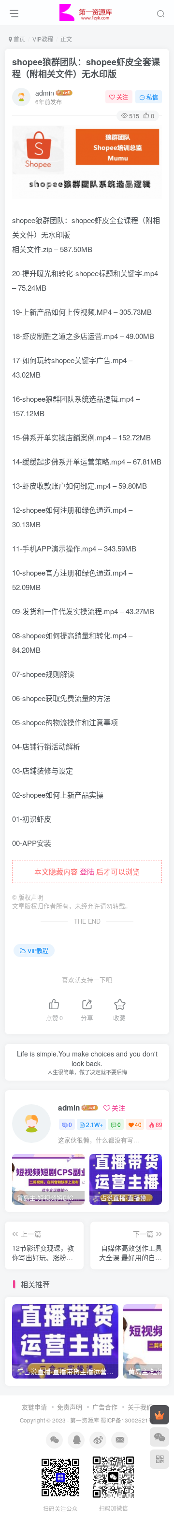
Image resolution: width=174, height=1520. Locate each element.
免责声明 (69, 1406)
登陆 (87, 871)
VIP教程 (42, 39)
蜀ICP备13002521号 (127, 1420)
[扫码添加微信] (159, 1437)
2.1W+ (94, 1124)
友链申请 (34, 1406)
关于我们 (140, 1406)
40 (138, 1124)
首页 (18, 39)
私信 (152, 97)
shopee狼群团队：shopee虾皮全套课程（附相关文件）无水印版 (86, 68)
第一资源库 (84, 1420)
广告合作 (104, 1406)
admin (44, 93)
